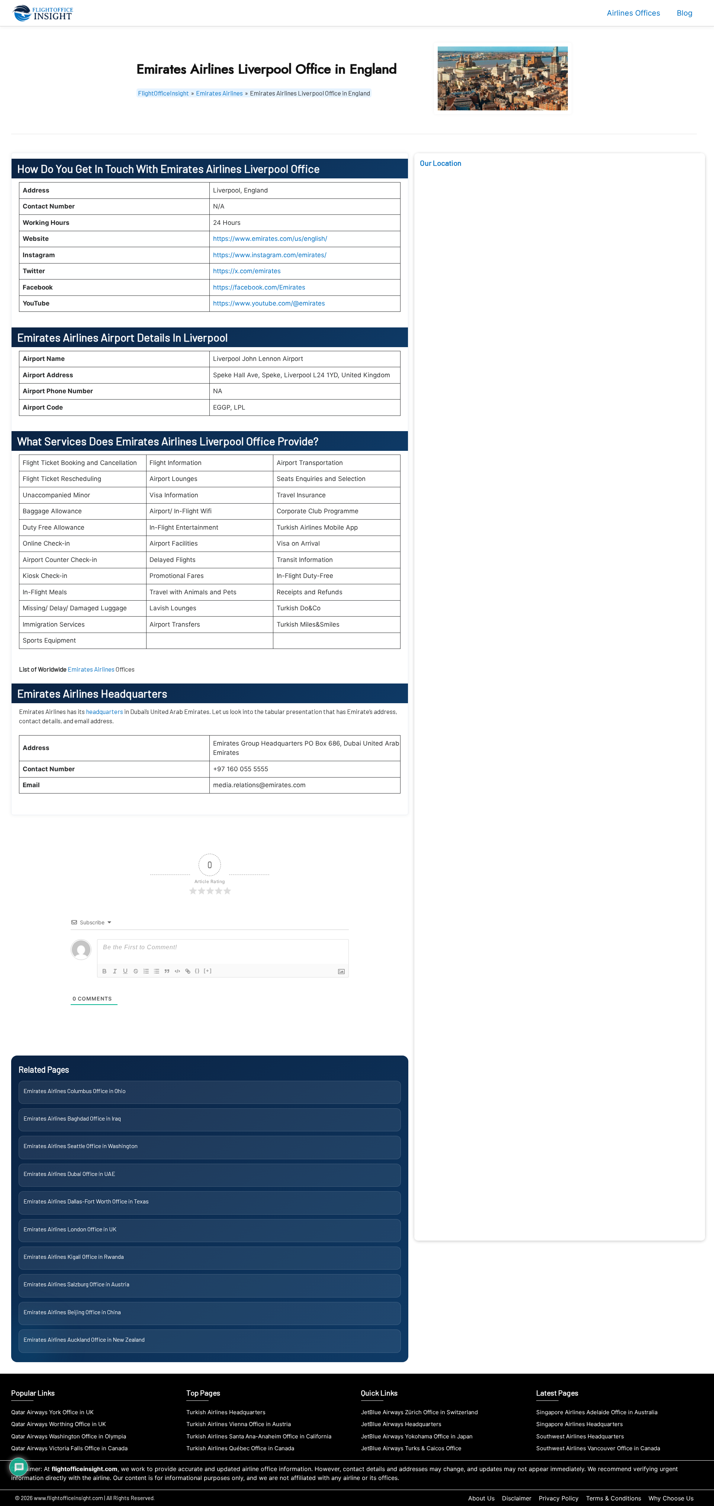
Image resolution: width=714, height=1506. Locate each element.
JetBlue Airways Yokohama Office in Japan (417, 1436)
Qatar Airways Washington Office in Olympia (68, 1436)
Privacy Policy (559, 1498)
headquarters (105, 711)
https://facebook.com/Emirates (259, 287)
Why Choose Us (671, 1498)
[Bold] (104, 971)
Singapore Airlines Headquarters (579, 1424)
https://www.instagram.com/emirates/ (270, 255)
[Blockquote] (167, 971)
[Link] (188, 971)
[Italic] (115, 971)
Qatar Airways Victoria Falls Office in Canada (69, 1448)
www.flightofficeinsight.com (68, 1497)
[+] (208, 970)
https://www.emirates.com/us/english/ (270, 238)
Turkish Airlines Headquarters (226, 1412)
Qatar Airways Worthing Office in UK (58, 1424)
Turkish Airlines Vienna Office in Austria (238, 1424)
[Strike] (136, 971)
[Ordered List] (146, 971)
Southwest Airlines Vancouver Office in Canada (598, 1448)
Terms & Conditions (613, 1498)
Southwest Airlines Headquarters (580, 1436)
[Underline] (125, 971)
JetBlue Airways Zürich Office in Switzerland (419, 1412)
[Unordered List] (156, 971)
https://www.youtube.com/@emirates (269, 303)
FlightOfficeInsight (163, 93)
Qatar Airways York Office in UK (52, 1412)
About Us (481, 1498)
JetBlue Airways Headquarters (401, 1424)
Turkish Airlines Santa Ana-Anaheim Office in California (258, 1436)
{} (197, 970)
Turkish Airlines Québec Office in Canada (240, 1448)
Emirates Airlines (219, 93)
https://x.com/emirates (247, 271)
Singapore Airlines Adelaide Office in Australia (596, 1412)
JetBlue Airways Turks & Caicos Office (411, 1448)
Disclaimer (516, 1498)
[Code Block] (177, 971)
